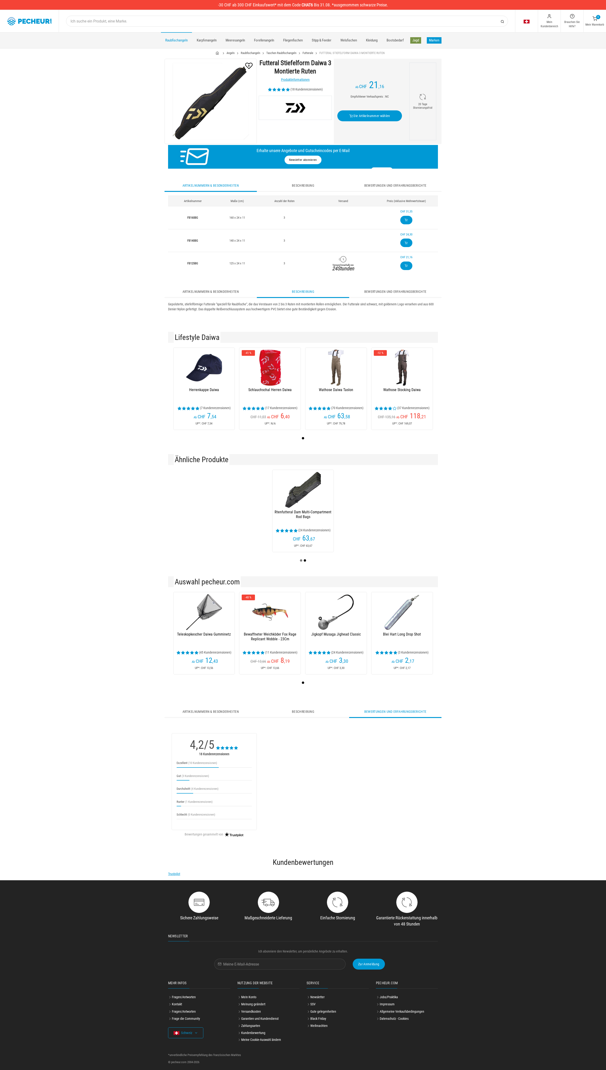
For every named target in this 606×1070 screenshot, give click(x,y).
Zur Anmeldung (368, 964)
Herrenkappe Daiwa (204, 390)
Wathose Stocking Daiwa (402, 390)
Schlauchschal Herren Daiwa (270, 390)
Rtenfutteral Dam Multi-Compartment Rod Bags (303, 514)
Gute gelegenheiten (323, 1011)
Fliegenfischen (293, 40)
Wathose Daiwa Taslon (336, 390)
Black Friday (318, 1018)
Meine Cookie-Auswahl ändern (261, 1040)
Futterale (308, 53)
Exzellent (197, 763)
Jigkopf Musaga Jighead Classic (336, 634)
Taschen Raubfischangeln (281, 53)
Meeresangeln (235, 40)
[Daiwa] (295, 108)
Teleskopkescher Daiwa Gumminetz (204, 634)
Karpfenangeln (207, 40)
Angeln (231, 53)
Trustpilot (174, 874)
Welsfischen (348, 40)
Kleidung (372, 40)
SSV (313, 1004)
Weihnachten (319, 1026)
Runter (195, 802)
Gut (193, 776)
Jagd (415, 40)
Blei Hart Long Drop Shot (402, 634)
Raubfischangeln (176, 40)
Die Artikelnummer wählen (371, 116)
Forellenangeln (264, 40)
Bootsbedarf (395, 40)
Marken (434, 40)
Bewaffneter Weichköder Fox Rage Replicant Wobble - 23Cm (270, 636)
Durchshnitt (197, 788)
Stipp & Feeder (321, 40)
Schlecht (196, 814)
